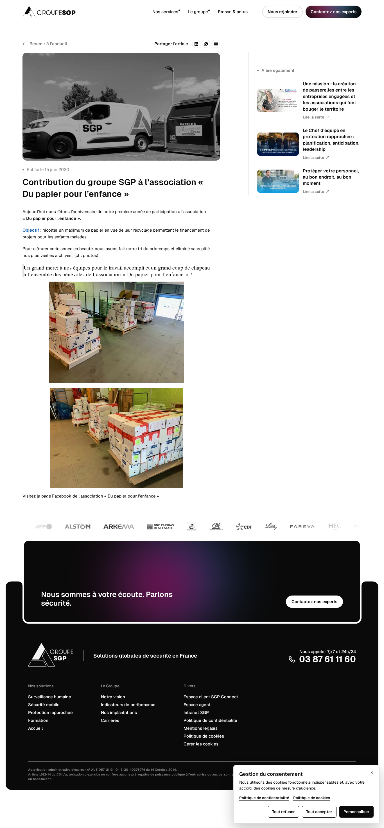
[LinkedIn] (196, 44)
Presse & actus (233, 11)
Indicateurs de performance (128, 704)
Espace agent (197, 704)
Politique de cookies (204, 736)
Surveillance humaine (49, 696)
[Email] (216, 44)
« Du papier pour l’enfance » (131, 496)
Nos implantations (119, 712)
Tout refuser (283, 811)
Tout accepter (319, 811)
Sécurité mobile (44, 704)
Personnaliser (356, 811)
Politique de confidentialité (210, 720)
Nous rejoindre (282, 11)
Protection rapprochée (50, 712)
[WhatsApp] (206, 44)
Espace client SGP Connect (211, 696)
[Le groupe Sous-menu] (213, 12)
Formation (38, 720)
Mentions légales (201, 728)
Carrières (110, 720)
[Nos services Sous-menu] (183, 12)
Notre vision (113, 696)
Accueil (35, 728)
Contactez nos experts (333, 11)
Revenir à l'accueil (48, 43)
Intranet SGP (196, 712)
